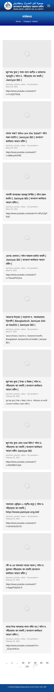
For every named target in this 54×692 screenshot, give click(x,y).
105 (27, 666)
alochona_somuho (13, 84)
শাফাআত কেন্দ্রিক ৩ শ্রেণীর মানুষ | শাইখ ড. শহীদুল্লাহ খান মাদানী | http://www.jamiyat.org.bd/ (25, 508)
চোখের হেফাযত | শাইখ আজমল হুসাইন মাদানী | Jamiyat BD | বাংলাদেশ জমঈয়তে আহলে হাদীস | (26, 259)
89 (41, 663)
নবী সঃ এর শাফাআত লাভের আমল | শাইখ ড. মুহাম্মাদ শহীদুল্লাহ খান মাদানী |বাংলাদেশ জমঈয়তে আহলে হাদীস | (25, 569)
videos (23, 84)
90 (47, 663)
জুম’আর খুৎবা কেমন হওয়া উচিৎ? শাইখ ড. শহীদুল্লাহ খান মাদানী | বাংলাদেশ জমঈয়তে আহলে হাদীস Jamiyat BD (24, 446)
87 (29, 663)
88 (35, 663)
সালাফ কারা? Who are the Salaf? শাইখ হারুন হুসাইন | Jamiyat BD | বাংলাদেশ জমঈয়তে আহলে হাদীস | (26, 137)
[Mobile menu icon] (48, 5)
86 (23, 663)
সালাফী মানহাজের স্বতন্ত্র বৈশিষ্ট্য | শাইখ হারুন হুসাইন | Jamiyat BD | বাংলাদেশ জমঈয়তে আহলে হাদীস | (26, 198)
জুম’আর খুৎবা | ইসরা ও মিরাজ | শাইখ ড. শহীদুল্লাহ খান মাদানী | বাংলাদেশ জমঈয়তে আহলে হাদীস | (24, 385)
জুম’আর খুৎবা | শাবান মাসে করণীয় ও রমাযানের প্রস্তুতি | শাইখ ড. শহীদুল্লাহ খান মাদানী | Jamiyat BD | (25, 76)
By (33, 84)
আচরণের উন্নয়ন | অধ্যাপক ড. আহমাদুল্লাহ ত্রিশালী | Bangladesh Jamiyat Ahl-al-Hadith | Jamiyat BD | (26, 321)
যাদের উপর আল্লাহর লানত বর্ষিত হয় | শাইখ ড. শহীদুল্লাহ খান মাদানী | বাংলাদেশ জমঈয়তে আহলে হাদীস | (26, 630)
